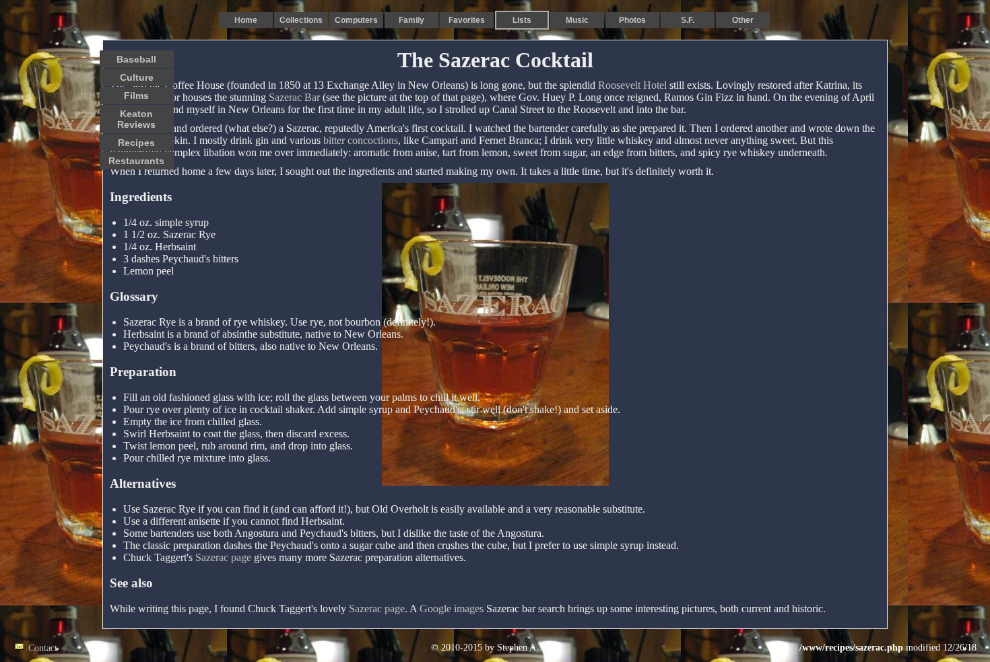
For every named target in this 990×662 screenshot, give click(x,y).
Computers (356, 20)
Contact (42, 648)
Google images (452, 608)
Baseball (136, 59)
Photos (632, 20)
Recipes (136, 142)
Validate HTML (87, 647)
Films (136, 95)
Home (245, 20)
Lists (522, 20)
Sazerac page (223, 557)
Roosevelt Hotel (632, 85)
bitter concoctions (360, 140)
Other (743, 20)
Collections (301, 20)
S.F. (687, 20)
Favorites (467, 20)
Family (411, 20)
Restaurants (136, 160)
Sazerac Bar (294, 97)
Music (577, 20)
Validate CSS (774, 647)
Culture (137, 77)
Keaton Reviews (136, 119)
